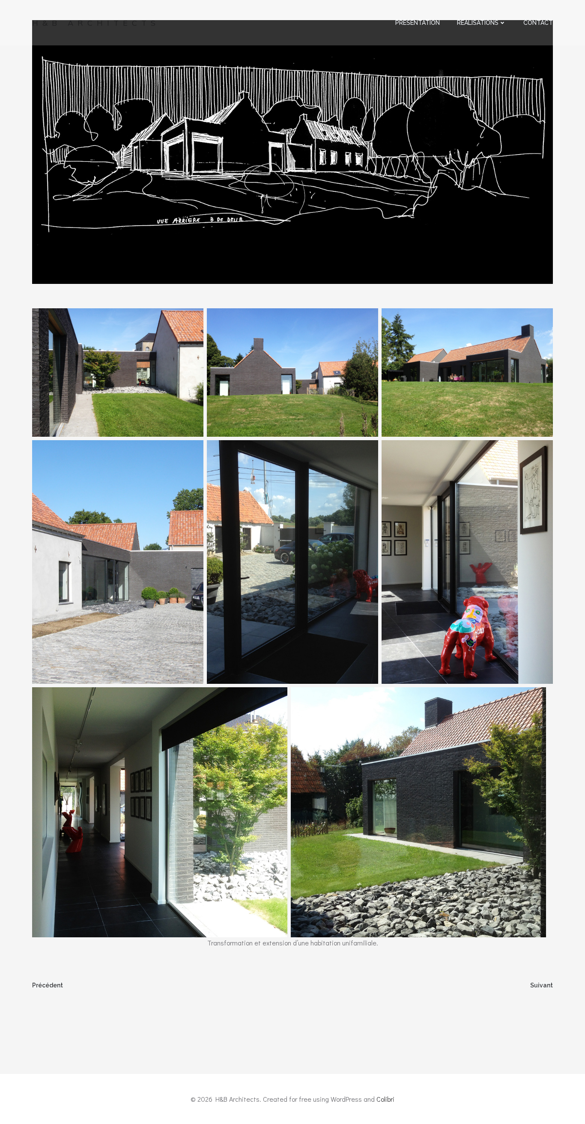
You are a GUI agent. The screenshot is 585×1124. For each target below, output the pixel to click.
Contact (538, 22)
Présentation (417, 22)
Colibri (385, 1098)
